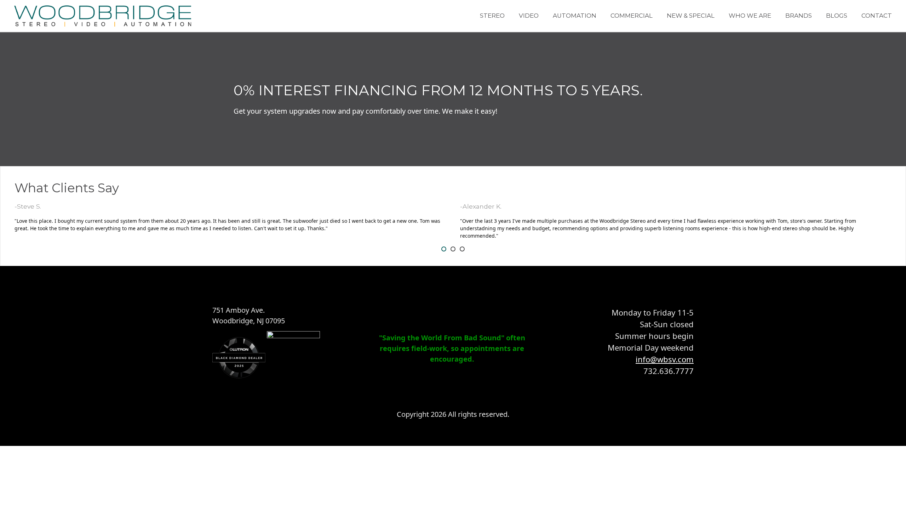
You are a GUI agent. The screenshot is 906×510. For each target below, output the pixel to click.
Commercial (631, 15)
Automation (574, 15)
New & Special (691, 15)
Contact (876, 15)
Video (529, 15)
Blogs (836, 15)
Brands (798, 15)
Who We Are (750, 15)
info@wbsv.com (665, 359)
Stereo (492, 15)
